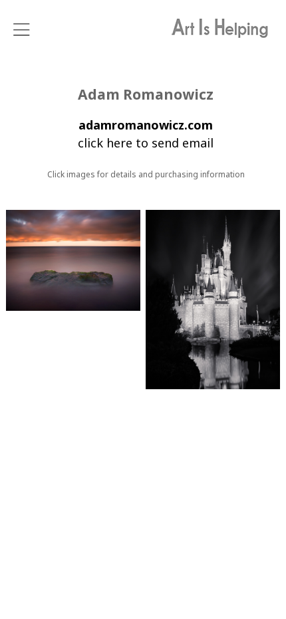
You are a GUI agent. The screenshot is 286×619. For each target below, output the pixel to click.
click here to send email (146, 143)
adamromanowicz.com (145, 125)
